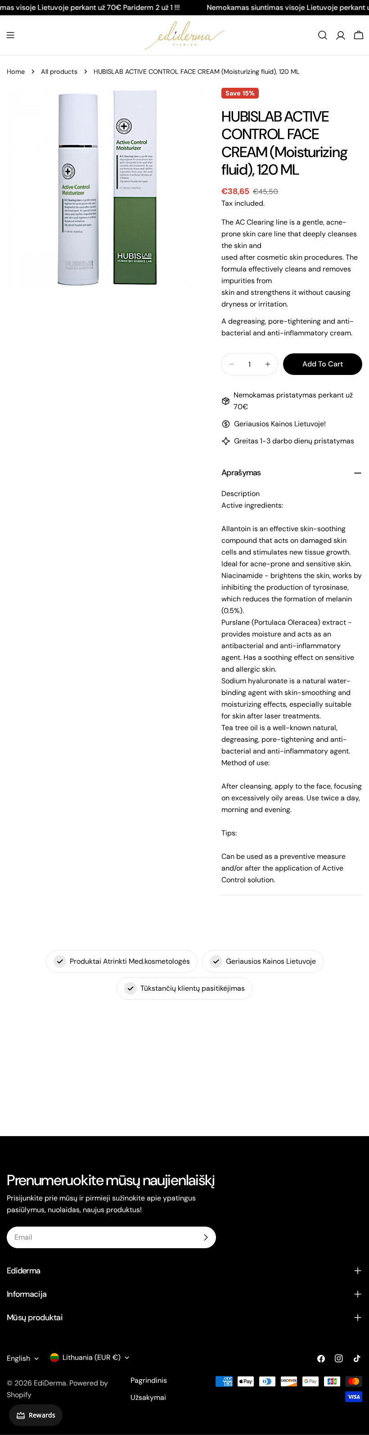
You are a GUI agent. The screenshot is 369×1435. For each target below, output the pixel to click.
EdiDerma (50, 1383)
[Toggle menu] (10, 35)
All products (59, 72)
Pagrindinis (148, 1380)
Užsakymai (148, 1397)
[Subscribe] (205, 1237)
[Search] (323, 35)
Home (16, 72)
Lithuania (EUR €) (92, 1357)
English (18, 1358)
